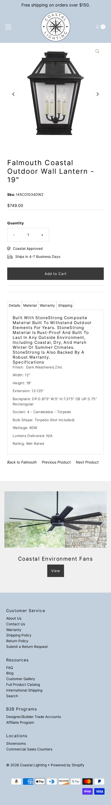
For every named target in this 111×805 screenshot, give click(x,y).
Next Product (87, 462)
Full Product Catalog (23, 684)
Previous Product (56, 462)
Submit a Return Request (27, 647)
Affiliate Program (20, 722)
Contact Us (15, 624)
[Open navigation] (8, 27)
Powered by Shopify (67, 765)
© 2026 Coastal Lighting (26, 765)
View (55, 571)
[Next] (97, 94)
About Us (13, 618)
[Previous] (13, 94)
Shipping (65, 305)
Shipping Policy (18, 635)
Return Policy (17, 641)
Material (30, 305)
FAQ (9, 668)
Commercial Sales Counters (29, 749)
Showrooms (16, 743)
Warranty (47, 305)
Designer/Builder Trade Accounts (33, 717)
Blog (9, 673)
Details (14, 305)
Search (12, 696)
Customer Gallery (20, 679)
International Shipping (24, 690)
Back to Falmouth (22, 462)
